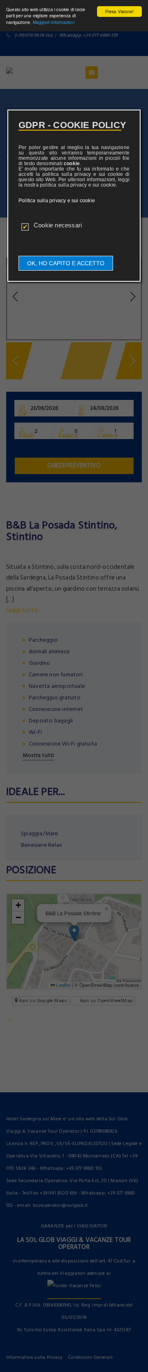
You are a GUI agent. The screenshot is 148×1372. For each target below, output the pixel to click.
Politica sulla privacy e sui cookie (56, 200)
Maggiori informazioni (53, 22)
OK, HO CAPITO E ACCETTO (65, 263)
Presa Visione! (119, 11)
